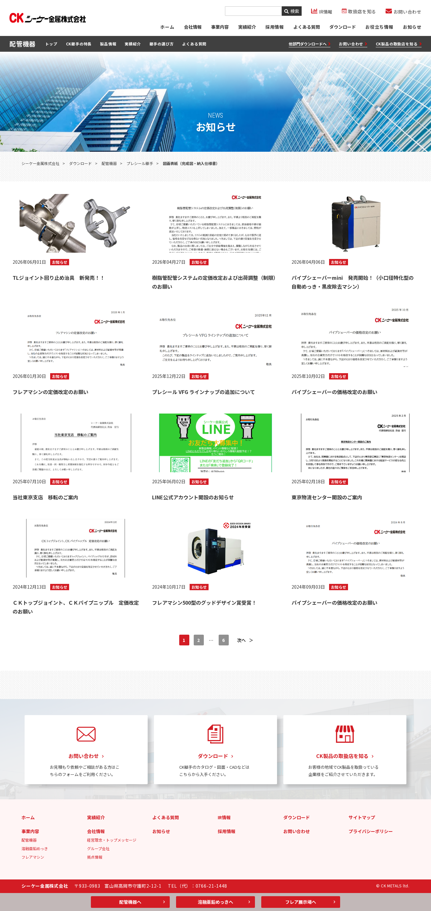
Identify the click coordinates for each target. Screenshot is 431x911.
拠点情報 (94, 857)
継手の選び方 (162, 44)
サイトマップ (362, 817)
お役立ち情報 (379, 26)
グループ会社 (98, 848)
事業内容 (220, 26)
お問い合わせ (351, 44)
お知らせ (412, 26)
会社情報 (193, 26)
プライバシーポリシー (371, 831)
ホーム (167, 26)
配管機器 (29, 840)
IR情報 (224, 817)
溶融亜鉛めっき (34, 848)
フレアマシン (32, 857)
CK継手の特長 (79, 44)
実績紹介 (247, 26)
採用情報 (226, 831)
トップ (51, 44)
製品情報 (108, 44)
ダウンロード (342, 26)
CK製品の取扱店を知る (397, 44)
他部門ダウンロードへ (308, 44)
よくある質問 (306, 26)
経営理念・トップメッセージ (111, 840)
